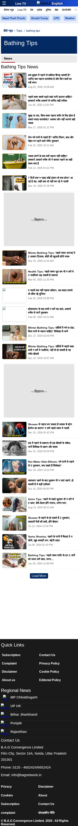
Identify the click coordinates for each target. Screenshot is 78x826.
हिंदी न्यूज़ (8, 30)
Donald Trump (39, 18)
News (8, 58)
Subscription (11, 655)
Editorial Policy (50, 680)
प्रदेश (39, 9)
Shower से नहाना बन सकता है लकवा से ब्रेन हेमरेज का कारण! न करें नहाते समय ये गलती (50, 426)
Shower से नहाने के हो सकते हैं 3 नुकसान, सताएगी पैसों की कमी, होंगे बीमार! (49, 519)
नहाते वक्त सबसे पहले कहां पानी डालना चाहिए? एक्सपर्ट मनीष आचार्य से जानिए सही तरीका (50, 98)
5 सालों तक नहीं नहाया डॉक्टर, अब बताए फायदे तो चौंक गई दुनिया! (50, 292)
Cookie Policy (49, 671)
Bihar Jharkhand (23, 714)
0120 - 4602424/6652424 (32, 767)
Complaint (9, 663)
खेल (56, 9)
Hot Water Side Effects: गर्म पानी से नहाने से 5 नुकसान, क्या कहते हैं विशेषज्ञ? (51, 463)
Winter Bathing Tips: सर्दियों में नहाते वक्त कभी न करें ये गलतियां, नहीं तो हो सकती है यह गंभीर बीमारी (51, 350)
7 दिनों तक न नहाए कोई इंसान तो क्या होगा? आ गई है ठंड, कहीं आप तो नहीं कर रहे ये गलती (50, 179)
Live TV (20, 3)
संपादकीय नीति (46, 812)
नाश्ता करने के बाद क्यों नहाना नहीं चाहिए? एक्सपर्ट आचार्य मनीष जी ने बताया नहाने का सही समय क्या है (50, 159)
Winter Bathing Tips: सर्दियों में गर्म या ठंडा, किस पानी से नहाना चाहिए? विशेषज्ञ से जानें (51, 329)
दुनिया (48, 9)
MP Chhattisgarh (23, 697)
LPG (56, 18)
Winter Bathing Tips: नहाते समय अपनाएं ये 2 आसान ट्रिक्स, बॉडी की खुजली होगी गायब (51, 254)
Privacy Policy (49, 663)
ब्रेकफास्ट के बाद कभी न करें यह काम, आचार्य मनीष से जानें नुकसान (49, 310)
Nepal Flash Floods (13, 18)
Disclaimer (9, 671)
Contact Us (47, 655)
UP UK (15, 706)
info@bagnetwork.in (26, 775)
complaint (8, 812)
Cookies (7, 795)
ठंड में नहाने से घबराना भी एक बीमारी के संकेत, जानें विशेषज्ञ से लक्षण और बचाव (49, 444)
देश (31, 9)
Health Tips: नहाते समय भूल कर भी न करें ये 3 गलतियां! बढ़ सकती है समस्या (51, 273)
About (42, 795)
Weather (70, 18)
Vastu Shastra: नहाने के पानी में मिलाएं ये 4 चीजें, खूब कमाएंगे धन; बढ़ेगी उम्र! (50, 538)
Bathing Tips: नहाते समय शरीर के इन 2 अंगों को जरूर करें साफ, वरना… (51, 557)
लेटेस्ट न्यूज (9, 9)
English (57, 3)
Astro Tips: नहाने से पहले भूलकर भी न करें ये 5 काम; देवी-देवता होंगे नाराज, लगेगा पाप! (51, 501)
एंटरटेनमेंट (66, 9)
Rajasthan (18, 732)
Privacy (6, 786)
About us (8, 680)
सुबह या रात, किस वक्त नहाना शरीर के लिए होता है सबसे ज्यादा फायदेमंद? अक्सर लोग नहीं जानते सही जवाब (51, 119)
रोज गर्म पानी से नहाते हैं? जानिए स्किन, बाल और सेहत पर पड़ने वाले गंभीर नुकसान (50, 139)
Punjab (16, 723)
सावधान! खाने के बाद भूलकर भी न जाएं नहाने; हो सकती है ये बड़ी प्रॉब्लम (50, 482)
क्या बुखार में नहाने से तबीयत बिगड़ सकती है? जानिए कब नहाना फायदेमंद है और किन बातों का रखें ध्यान (50, 79)
